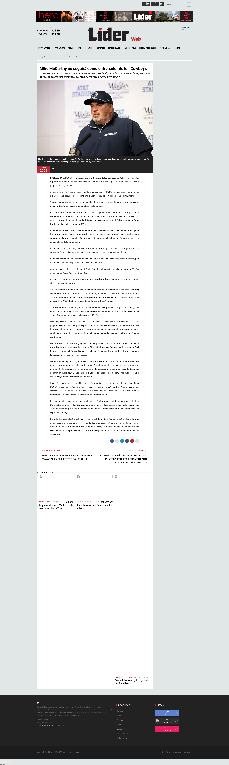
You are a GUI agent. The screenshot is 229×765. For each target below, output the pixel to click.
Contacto (187, 752)
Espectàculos (122, 733)
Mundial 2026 (165, 48)
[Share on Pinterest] (132, 441)
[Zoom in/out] (9, 761)
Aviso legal (177, 752)
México (81, 48)
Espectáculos (114, 48)
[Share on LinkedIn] (122, 441)
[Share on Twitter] (117, 441)
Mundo (91, 48)
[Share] (4, 761)
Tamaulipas (60, 48)
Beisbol (42, 502)
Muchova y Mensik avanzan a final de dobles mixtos (95, 505)
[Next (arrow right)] (4, 764)
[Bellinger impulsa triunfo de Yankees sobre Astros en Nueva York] (57, 487)
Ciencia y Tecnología (148, 48)
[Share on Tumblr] (127, 441)
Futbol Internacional (129, 677)
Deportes (101, 48)
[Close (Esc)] (1, 761)
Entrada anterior (52, 451)
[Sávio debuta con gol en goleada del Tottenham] (132, 575)
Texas (71, 48)
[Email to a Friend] (137, 441)
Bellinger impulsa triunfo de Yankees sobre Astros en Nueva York (57, 505)
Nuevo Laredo (44, 48)
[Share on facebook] (112, 441)
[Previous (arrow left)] (1, 764)
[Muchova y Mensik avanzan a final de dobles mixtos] (95, 487)
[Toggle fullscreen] (6, 761)
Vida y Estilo (130, 48)
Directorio (166, 752)
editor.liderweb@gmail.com (53, 725)
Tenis (86, 502)
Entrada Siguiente (137, 451)
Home (39, 57)
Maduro (178, 48)
